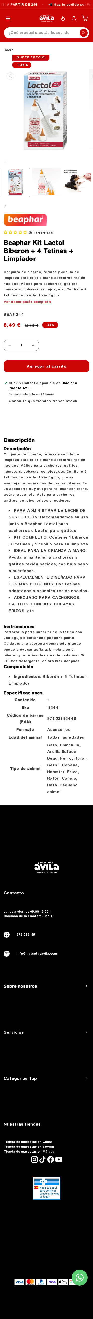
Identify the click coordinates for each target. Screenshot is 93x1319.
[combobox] (46, 32)
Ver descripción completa (27, 302)
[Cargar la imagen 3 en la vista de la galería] (77, 182)
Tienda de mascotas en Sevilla (29, 1147)
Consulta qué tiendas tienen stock (43, 401)
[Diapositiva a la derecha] (5, 205)
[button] (15, 232)
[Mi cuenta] (74, 18)
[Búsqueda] (84, 33)
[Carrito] (85, 18)
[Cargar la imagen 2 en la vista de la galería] (46, 182)
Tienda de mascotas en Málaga (29, 1151)
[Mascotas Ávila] (47, 18)
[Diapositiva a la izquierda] (5, 161)
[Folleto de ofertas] (63, 18)
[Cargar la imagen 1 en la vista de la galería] (15, 182)
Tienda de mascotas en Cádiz (28, 1142)
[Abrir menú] (8, 18)
